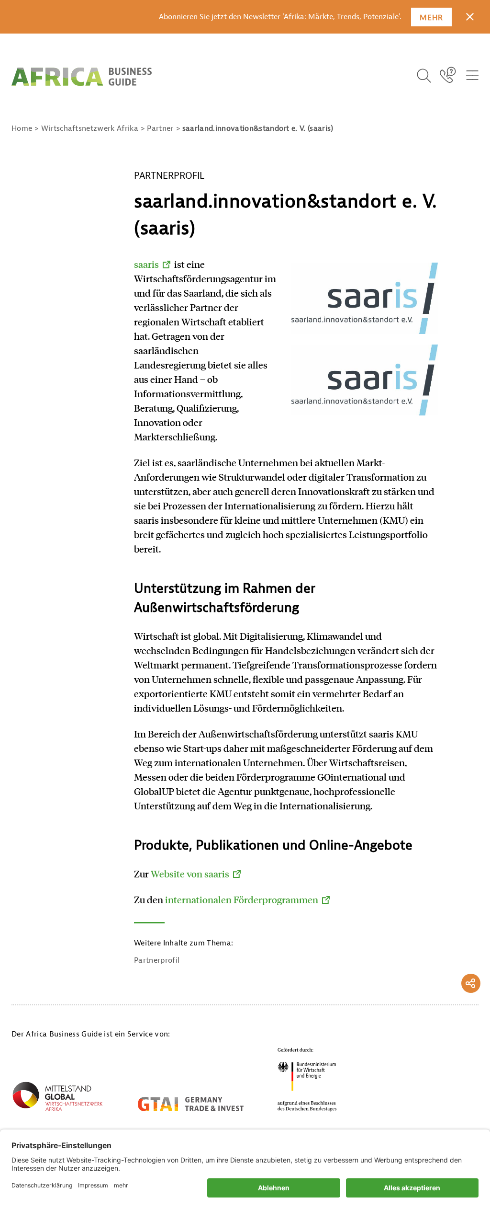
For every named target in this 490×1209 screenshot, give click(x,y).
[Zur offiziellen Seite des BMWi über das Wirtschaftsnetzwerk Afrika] (57, 1098)
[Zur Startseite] (81, 77)
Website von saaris (190, 873)
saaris (146, 264)
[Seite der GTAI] (191, 1104)
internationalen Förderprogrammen (241, 899)
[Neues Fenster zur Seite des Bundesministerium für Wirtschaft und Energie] (307, 1079)
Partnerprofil (156, 960)
